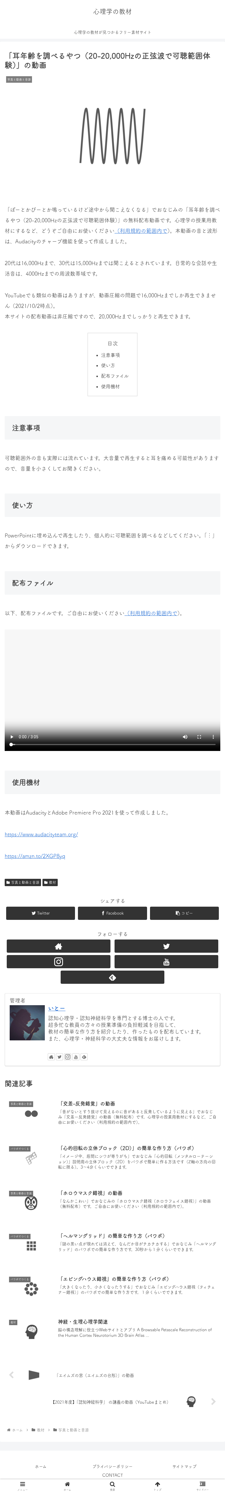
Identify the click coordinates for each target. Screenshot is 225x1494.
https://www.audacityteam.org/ (41, 834)
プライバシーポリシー (112, 1466)
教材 (52, 882)
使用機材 (110, 386)
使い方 (108, 365)
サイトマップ (184, 1466)
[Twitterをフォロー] (166, 946)
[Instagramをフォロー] (58, 961)
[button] (208, 909)
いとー (56, 1008)
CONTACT (112, 1475)
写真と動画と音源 (25, 882)
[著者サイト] (58, 946)
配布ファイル (115, 376)
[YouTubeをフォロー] (166, 961)
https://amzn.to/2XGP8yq (35, 856)
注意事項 (110, 355)
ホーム (41, 1466)
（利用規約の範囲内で (141, 230)
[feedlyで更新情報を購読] (112, 977)
